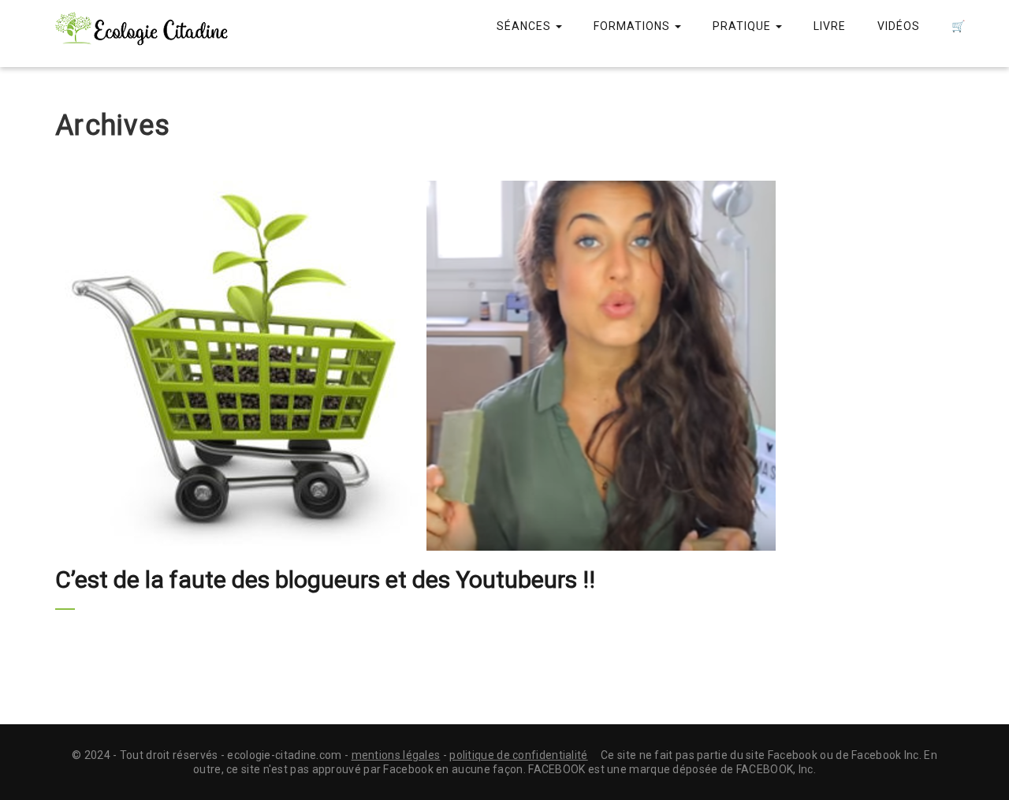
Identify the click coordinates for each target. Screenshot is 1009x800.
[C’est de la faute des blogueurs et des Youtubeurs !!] (504, 366)
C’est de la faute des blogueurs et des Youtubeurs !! (325, 579)
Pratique (743, 26)
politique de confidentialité (518, 755)
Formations (633, 26)
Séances (525, 26)
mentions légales (396, 755)
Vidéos (898, 26)
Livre (830, 26)
